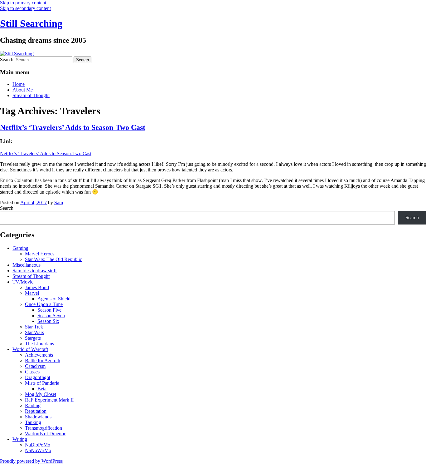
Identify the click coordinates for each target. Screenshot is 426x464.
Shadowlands (38, 416)
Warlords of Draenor (45, 433)
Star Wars (34, 332)
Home (18, 84)
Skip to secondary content (25, 8)
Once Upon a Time (44, 304)
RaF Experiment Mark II (49, 399)
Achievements (39, 355)
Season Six (48, 321)
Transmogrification (43, 428)
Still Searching (31, 23)
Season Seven (51, 315)
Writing (19, 439)
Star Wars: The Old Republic (53, 259)
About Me (22, 89)
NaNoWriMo (38, 450)
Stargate (33, 338)
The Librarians (39, 343)
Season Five (49, 310)
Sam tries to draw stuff (34, 270)
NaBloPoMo (37, 444)
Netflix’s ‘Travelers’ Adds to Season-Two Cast (72, 127)
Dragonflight (37, 377)
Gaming (20, 248)
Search (6, 59)
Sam (58, 202)
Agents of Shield (53, 298)
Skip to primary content (23, 2)
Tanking (33, 422)
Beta (41, 388)
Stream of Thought (31, 95)
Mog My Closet (40, 394)
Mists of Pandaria (42, 383)
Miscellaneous (26, 265)
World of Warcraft (30, 349)
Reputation (35, 411)
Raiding (33, 405)
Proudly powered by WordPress (31, 461)
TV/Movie (22, 281)
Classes (32, 371)
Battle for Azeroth (42, 360)
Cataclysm (35, 366)
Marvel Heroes (39, 253)
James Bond (37, 287)
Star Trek (34, 326)
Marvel (32, 293)
